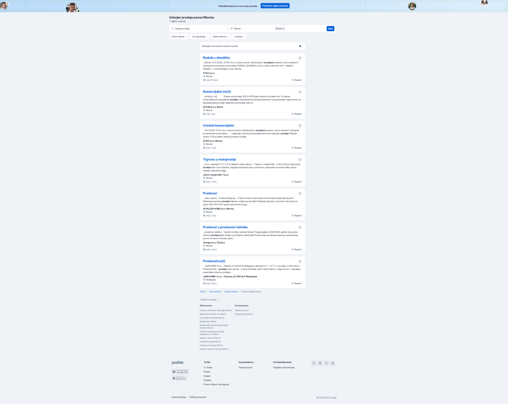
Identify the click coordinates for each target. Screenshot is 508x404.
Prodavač (210, 193)
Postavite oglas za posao (275, 5)
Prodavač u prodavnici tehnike (225, 227)
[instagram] (320, 363)
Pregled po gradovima (244, 314)
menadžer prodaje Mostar (210, 341)
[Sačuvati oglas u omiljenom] (300, 58)
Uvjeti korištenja (178, 397)
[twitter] (326, 363)
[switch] (301, 46)
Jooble (333, 397)
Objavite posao (245, 367)
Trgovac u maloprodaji (219, 159)
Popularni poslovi (242, 310)
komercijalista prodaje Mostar (212, 318)
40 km (279, 28)
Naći (330, 28)
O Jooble (208, 367)
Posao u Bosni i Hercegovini (216, 384)
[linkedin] (332, 363)
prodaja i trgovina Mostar (210, 338)
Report (298, 80)
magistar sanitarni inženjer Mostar (214, 349)
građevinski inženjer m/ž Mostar (213, 314)
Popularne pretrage (208, 299)
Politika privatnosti (197, 397)
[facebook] (313, 363)
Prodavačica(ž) (214, 261)
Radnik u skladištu (216, 58)
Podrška (207, 380)
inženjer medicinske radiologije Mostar (216, 310)
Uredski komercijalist (218, 125)
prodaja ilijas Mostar (208, 321)
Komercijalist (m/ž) (217, 91)
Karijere (207, 376)
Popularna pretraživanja (283, 367)
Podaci (207, 371)
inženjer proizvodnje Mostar (211, 345)
